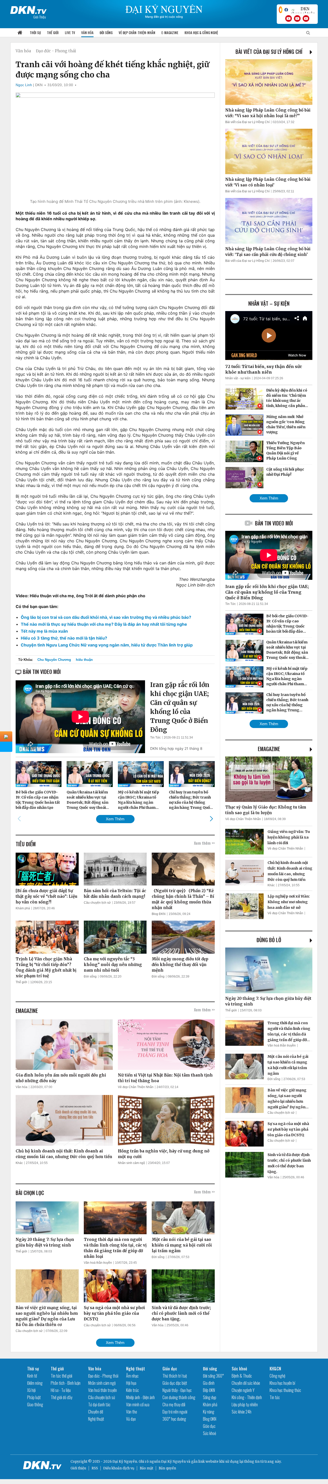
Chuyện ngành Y (243, 1390)
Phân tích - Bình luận (65, 1383)
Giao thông (35, 1404)
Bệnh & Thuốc (242, 1376)
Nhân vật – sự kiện (269, 303)
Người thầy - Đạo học (177, 1390)
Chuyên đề (95, 1412)
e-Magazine (169, 32)
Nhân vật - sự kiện (238, 378)
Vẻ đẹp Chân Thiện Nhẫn (135, 1087)
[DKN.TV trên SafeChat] (280, 9)
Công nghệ (277, 1376)
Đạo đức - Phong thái (56, 50)
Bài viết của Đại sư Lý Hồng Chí (268, 51)
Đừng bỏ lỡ (269, 940)
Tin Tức (155, 737)
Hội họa (131, 1383)
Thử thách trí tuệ (174, 1376)
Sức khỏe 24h (241, 1412)
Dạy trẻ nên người (174, 1412)
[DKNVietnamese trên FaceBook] (286, 9)
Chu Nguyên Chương (54, 660)
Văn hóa (87, 32)
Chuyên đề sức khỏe (246, 1383)
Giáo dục (169, 1369)
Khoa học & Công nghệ (201, 32)
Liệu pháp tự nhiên (245, 1404)
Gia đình (208, 1383)
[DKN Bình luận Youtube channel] (297, 18)
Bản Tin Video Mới (274, 523)
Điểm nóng (35, 1383)
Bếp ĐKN (209, 1390)
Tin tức (275, 1397)
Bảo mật (146, 1468)
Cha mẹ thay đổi (173, 1404)
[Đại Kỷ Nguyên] (28, 9)
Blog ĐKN (159, 914)
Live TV (70, 32)
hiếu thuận (84, 660)
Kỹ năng (208, 1412)
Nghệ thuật (96, 1419)
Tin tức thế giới (61, 1376)
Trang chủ (20, 32)
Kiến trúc (132, 1390)
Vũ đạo (131, 1419)
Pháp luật (34, 1397)
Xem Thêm (115, 819)
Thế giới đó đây (61, 1397)
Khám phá (23, 908)
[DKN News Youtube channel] (288, 18)
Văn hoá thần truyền (98, 1262)
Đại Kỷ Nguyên (173, 1461)
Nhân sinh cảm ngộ (131, 1163)
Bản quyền (167, 1468)
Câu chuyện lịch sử (97, 902)
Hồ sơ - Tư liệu (61, 1390)
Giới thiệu (78, 1468)
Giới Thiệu (39, 16)
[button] (211, 818)
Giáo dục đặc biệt (174, 1383)
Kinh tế (32, 1376)
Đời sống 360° (213, 1376)
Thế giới (53, 32)
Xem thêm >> (204, 843)
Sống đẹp (209, 1397)
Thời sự (35, 32)
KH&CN (275, 1369)
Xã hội (31, 1390)
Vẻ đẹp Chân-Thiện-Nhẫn (137, 32)
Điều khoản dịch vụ (118, 1468)
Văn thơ (131, 1412)
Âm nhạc (132, 1376)
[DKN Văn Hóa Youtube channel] (306, 18)
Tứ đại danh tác (99, 1404)
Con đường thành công (178, 1397)
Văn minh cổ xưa (137, 1404)
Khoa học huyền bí (282, 1383)
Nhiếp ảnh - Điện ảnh (140, 1397)
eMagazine (269, 749)
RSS (94, 1468)
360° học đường (174, 1419)
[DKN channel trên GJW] (303, 9)
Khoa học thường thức (285, 1390)
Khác (19, 1163)
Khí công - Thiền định (247, 1397)
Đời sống (106, 32)
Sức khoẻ (209, 1433)
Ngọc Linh (24, 85)
